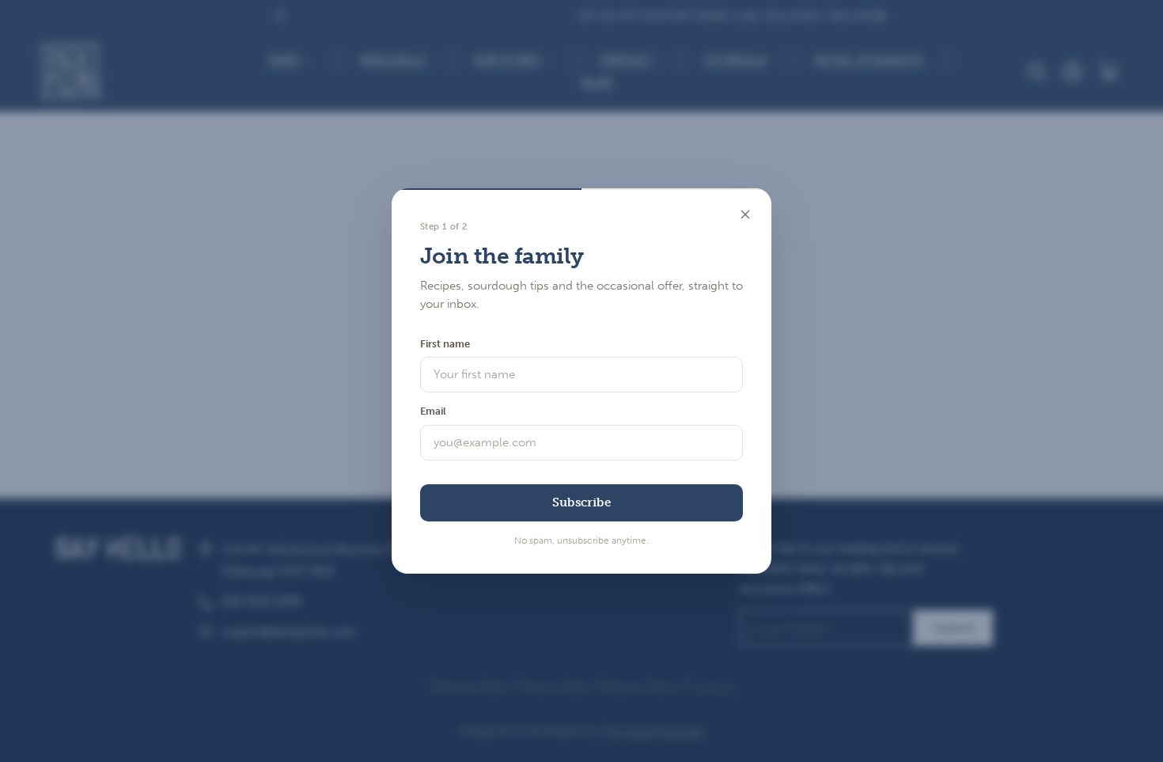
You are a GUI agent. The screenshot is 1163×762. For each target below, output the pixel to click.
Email (433, 411)
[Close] (745, 214)
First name (445, 344)
